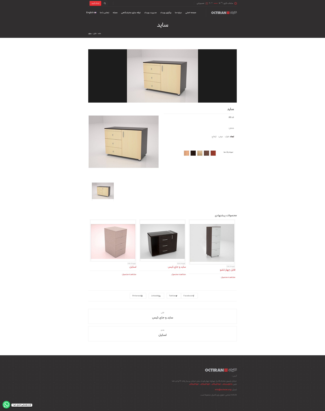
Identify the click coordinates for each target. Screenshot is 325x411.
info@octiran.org (223, 389)
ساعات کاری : (221, 3)
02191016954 (194, 384)
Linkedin (155, 295)
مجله (115, 12)
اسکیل (132, 267)
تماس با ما (104, 12)
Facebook (188, 295)
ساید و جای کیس (177, 267)
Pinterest (136, 295)
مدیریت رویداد (150, 12)
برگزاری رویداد (165, 12)
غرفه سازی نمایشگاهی (131, 12)
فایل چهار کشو (227, 270)
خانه (99, 33)
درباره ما (178, 12)
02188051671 (227, 384)
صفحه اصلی (190, 12)
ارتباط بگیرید (95, 3)
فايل (94, 33)
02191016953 (205, 384)
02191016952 (216, 384)
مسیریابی (200, 3)
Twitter (172, 295)
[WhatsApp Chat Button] (6, 404)
